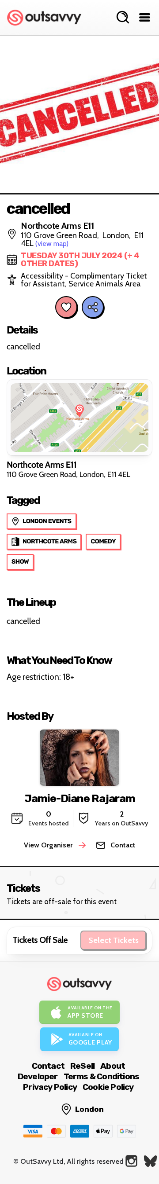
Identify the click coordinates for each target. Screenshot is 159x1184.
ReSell (82, 1066)
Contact (48, 1066)
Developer (38, 1076)
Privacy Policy (50, 1087)
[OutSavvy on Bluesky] (150, 1161)
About (112, 1066)
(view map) (51, 243)
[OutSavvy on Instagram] (131, 1161)
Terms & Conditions (102, 1076)
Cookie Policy (108, 1087)
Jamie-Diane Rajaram (79, 798)
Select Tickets (113, 940)
